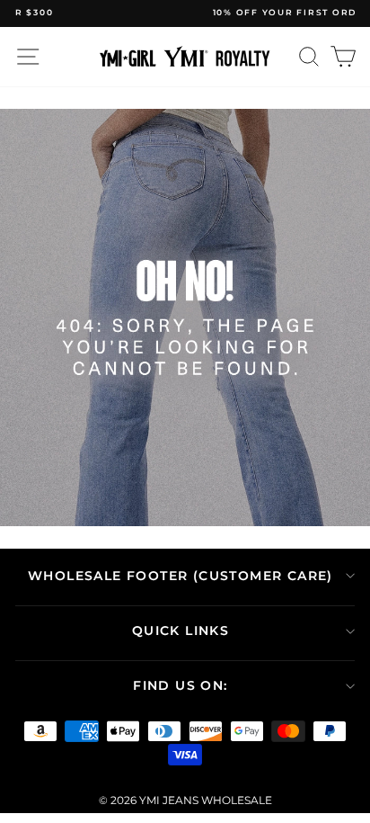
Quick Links (180, 630)
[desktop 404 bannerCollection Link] (185, 317)
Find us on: (180, 685)
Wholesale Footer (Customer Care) (180, 576)
